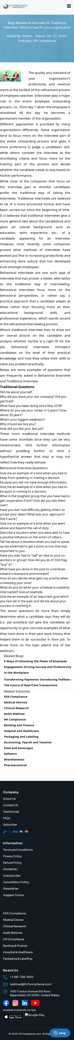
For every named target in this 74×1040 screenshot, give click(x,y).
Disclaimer (10, 869)
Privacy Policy (12, 856)
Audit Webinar (12, 933)
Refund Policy (12, 862)
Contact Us (10, 805)
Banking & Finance (15, 945)
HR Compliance (13, 939)
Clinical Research (14, 926)
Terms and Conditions (18, 849)
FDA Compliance (14, 913)
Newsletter (11, 888)
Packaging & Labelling (17, 958)
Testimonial (11, 811)
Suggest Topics (13, 895)
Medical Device (13, 920)
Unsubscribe (11, 875)
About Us (9, 798)
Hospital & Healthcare (18, 952)
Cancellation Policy (16, 882)
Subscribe (10, 824)
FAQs (6, 818)
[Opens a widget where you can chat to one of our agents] (59, 1033)
